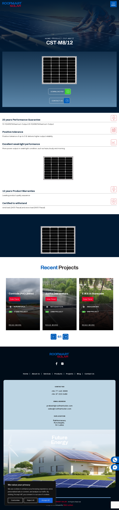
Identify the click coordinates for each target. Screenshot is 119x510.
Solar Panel (14, 299)
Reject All (30, 500)
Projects (69, 374)
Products (58, 374)
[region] (30, 493)
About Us (36, 374)
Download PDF (57, 91)
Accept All (45, 500)
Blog (79, 374)
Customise (15, 500)
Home (25, 374)
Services (47, 374)
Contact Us (57, 101)
